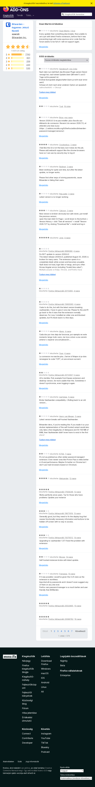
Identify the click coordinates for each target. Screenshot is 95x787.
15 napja (71, 574)
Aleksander (63, 478)
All (42, 691)
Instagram (46, 733)
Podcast (45, 752)
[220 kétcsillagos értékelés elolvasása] (17, 65)
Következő (80, 631)
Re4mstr (62, 167)
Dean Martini (64, 31)
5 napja (77, 375)
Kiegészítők (8, 15)
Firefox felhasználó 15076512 (60, 538)
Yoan (61, 353)
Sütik (20, 761)
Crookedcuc (64, 145)
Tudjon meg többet (47, 92)
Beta (62, 665)
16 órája (67, 106)
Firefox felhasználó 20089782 (60, 619)
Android (45, 682)
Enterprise (65, 675)
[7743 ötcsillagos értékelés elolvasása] (17, 54)
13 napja (77, 513)
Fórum (25, 708)
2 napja (73, 145)
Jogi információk (32, 761)
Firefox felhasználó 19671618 (60, 513)
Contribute (27, 738)
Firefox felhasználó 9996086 (60, 251)
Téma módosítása (67, 775)
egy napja (68, 117)
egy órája (73, 69)
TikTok (44, 742)
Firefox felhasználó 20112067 (60, 375)
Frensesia (63, 574)
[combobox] (76, 14)
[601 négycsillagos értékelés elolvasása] (17, 58)
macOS (44, 673)
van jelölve (25, 768)
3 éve (73, 31)
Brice (61, 117)
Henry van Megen (66, 416)
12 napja (72, 478)
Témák (20, 15)
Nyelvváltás (65, 767)
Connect (26, 733)
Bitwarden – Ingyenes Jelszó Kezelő (20, 27)
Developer (27, 742)
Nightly (64, 661)
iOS (43, 678)
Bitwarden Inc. (19, 37)
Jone (61, 238)
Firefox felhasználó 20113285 (60, 291)
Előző (45, 631)
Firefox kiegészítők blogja (28, 668)
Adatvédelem (8, 761)
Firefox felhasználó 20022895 (60, 606)
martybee (63, 397)
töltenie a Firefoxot (61, 3)
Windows (46, 668)
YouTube (45, 738)
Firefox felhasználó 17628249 (60, 492)
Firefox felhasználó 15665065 (60, 304)
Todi (61, 106)
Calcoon (62, 211)
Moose (62, 557)
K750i (61, 454)
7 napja (68, 454)
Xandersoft (63, 69)
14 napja (77, 538)
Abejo (61, 331)
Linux (44, 687)
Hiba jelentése (29, 713)
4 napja (67, 238)
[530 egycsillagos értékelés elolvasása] (17, 68)
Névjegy (26, 661)
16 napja (77, 619)
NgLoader (63, 194)
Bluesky (45, 747)
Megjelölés (43, 47)
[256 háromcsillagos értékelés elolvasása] (17, 61)
